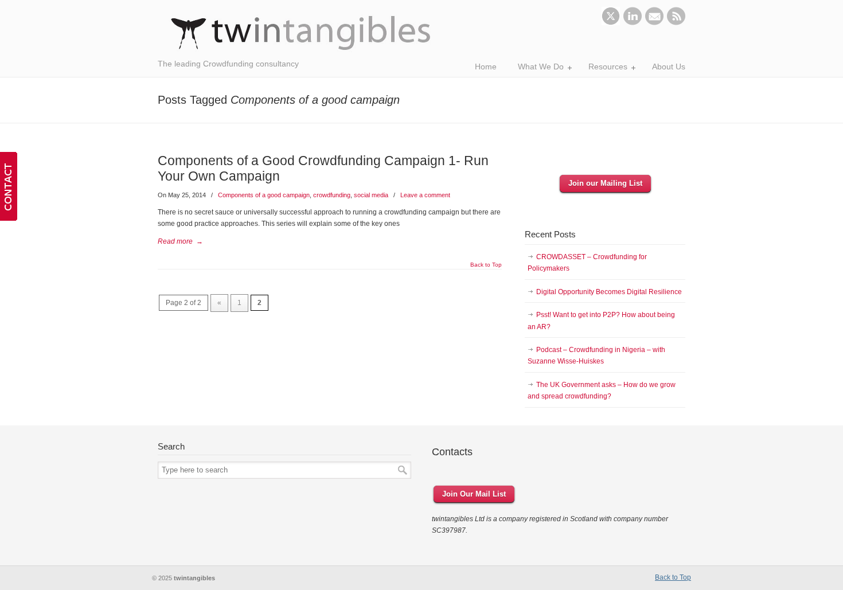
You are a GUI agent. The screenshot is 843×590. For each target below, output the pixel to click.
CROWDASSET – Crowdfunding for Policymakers (587, 262)
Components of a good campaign (264, 195)
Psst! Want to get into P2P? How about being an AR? (601, 320)
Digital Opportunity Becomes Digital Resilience (609, 292)
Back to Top (486, 265)
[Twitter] (611, 23)
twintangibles (301, 32)
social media (371, 195)
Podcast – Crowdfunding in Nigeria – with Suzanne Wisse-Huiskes (596, 355)
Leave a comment (425, 195)
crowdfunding (331, 195)
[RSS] (676, 23)
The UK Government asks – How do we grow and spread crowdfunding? (602, 390)
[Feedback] (8, 186)
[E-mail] (654, 23)
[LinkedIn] (632, 23)
